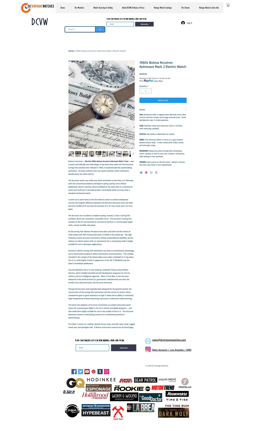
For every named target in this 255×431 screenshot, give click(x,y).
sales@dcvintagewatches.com (169, 339)
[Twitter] (80, 371)
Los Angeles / (178, 349)
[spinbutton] (145, 91)
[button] (79, 7)
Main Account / (161, 349)
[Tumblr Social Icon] (100, 371)
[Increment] (149, 91)
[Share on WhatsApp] (151, 172)
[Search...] (100, 29)
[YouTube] (87, 371)
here (131, 327)
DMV (188, 349)
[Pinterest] (93, 371)
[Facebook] (74, 371)
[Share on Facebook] (141, 172)
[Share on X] (156, 172)
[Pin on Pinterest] (146, 172)
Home (71, 50)
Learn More (158, 81)
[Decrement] (141, 91)
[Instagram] (106, 371)
